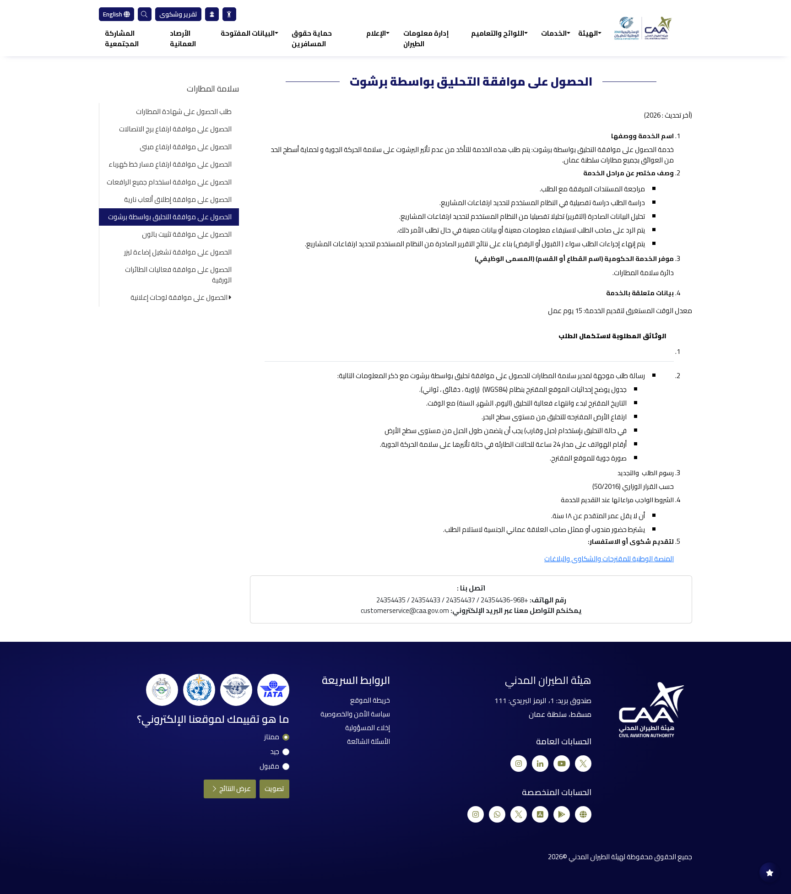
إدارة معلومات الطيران (426, 38)
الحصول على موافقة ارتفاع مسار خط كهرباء (170, 164)
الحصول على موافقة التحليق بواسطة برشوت (170, 216)
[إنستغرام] (518, 763)
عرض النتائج (234, 788)
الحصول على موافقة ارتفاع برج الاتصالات (175, 128)
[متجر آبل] (540, 814)
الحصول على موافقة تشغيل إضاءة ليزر (178, 252)
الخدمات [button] (554, 33)
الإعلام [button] (376, 33)
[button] (145, 14)
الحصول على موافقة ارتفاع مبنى (186, 146)
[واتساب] (497, 814)
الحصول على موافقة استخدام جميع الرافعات (169, 182)
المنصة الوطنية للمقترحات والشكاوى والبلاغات (609, 558)
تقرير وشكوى (178, 14)
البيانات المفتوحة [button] (248, 33)
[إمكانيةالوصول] (229, 14)
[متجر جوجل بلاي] (561, 814)
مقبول (269, 766)
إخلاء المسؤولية (367, 727)
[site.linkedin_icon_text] (540, 763)
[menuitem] (229, 14)
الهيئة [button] (588, 33)
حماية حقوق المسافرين (312, 38)
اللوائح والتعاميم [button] (497, 33)
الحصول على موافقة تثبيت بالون (187, 234)
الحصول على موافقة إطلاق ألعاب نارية (178, 199)
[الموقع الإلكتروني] (583, 814)
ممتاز (271, 737)
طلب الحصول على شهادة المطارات (184, 111)
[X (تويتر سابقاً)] (583, 763)
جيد (274, 752)
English (113, 14)
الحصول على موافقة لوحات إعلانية (179, 297)
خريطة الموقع (370, 700)
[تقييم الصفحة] (769, 872)
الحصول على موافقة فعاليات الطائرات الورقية (178, 275)
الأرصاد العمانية (183, 38)
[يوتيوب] (561, 763)
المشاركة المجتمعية (122, 38)
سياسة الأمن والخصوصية (355, 714)
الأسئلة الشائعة (368, 741)
